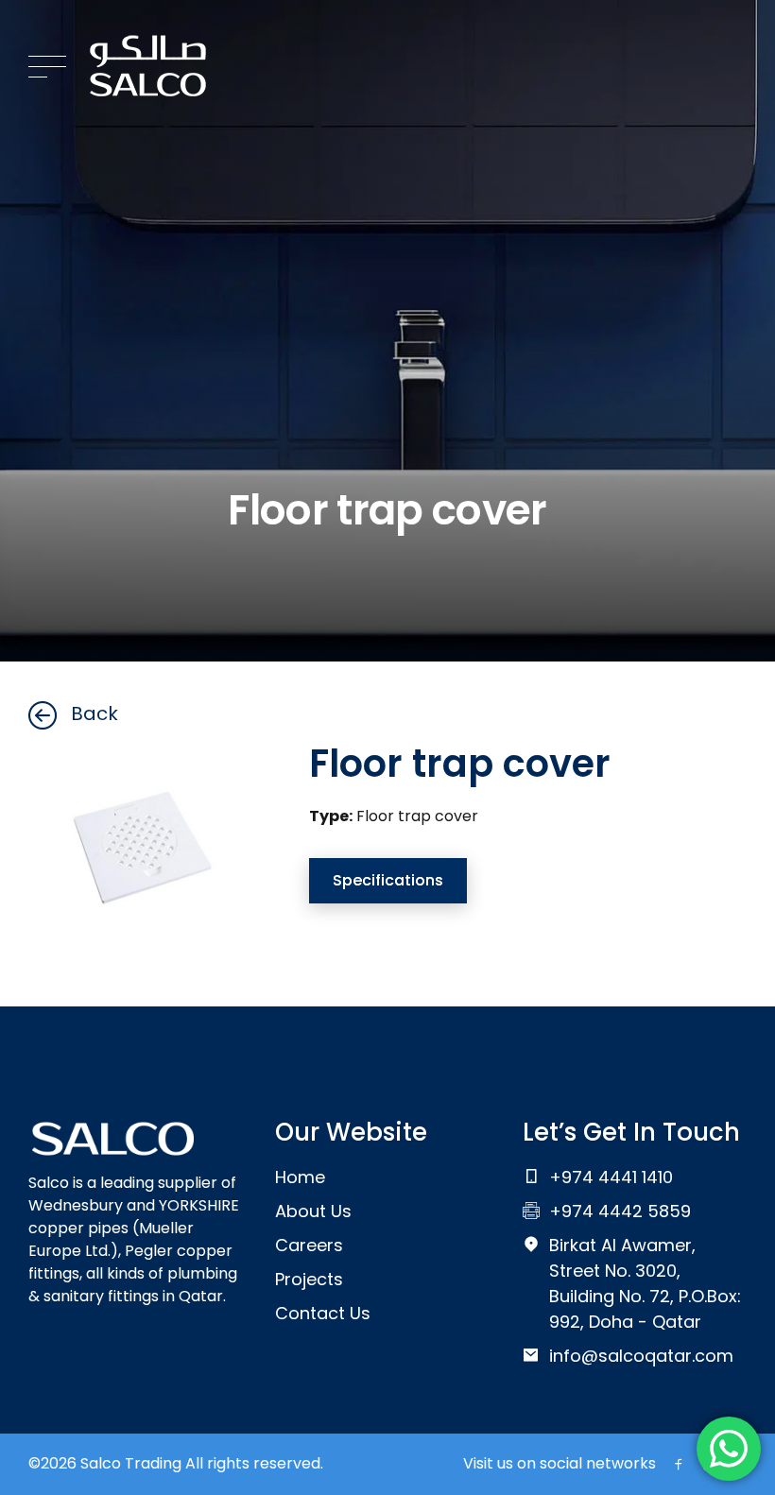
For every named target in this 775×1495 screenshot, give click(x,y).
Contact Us (322, 1313)
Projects (309, 1279)
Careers (309, 1245)
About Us (313, 1211)
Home (300, 1177)
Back (94, 713)
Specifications (388, 880)
